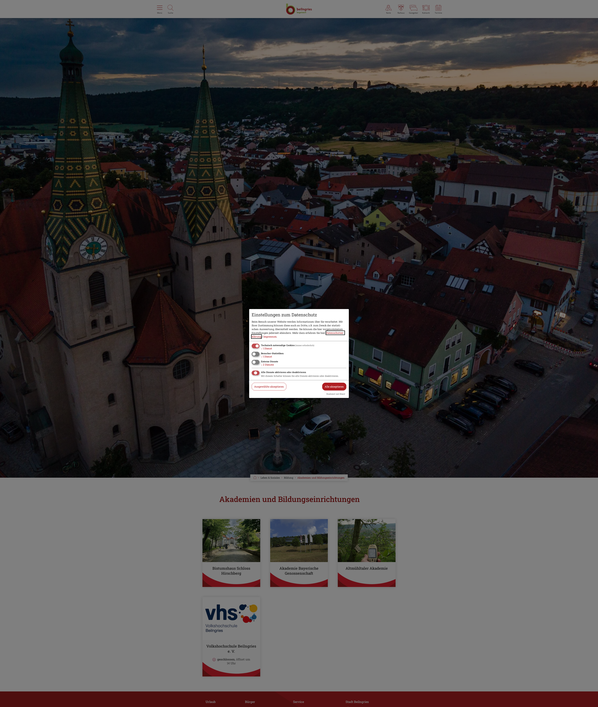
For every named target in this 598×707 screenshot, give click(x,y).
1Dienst (266, 348)
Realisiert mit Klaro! (335, 394)
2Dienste (267, 364)
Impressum (270, 336)
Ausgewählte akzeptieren (269, 386)
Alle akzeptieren (334, 386)
